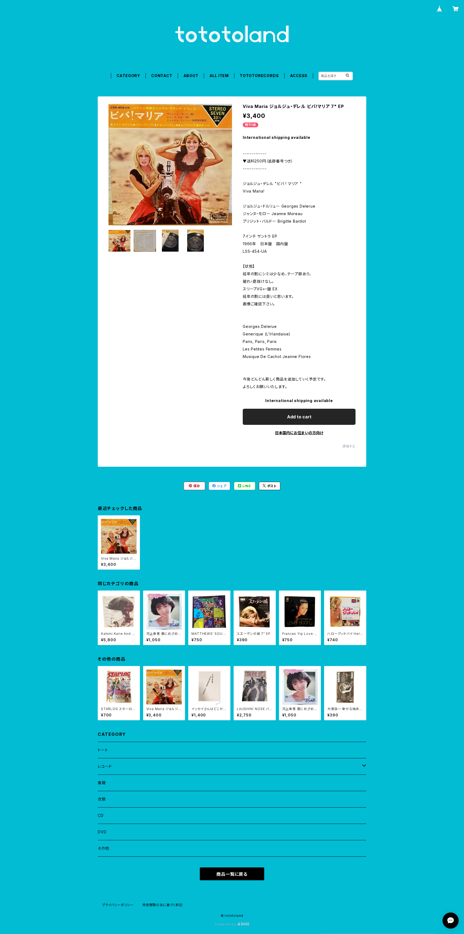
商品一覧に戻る (232, 874)
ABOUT (190, 75)
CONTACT (161, 75)
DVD (102, 832)
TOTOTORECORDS (259, 75)
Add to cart (299, 416)
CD (101, 815)
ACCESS (299, 75)
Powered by (226, 924)
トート (103, 750)
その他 (103, 848)
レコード (105, 766)
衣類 (102, 799)
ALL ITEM (219, 75)
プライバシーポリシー (118, 905)
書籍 (102, 782)
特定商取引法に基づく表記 (162, 905)
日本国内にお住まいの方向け (299, 432)
